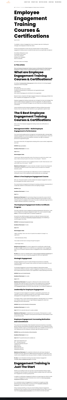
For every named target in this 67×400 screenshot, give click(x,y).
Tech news (19, 398)
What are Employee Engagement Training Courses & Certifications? (28, 68)
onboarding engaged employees (34, 217)
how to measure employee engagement (42, 253)
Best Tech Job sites (43, 2)
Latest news (51, 2)
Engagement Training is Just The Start (42, 69)
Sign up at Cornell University (24, 273)
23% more (44, 96)
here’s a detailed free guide (25, 359)
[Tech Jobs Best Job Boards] (9, 2)
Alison (19, 188)
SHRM (21, 248)
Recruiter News (58, 2)
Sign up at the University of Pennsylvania (27, 304)
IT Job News (22, 7)
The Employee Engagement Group (25, 222)
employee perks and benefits (25, 390)
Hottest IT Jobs (34, 2)
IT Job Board (17, 7)
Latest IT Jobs (27, 2)
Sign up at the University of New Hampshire (27, 332)
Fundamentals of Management (26, 83)
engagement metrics (21, 286)
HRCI (17, 248)
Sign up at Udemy (22, 145)
